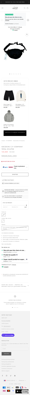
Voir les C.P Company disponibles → (15, 133)
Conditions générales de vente (9, 366)
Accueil (3, 140)
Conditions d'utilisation (7, 368)
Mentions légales (6, 371)
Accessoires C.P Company (19, 140)
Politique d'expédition (6, 364)
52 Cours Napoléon (6, 320)
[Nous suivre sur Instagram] (6, 375)
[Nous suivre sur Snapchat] (15, 375)
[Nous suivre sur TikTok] (11, 375)
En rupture (15, 174)
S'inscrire (6, 353)
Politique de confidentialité (8, 361)
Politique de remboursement (8, 359)
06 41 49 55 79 (7, 326)
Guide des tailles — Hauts (9, 155)
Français (21, 380)
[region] (15, 300)
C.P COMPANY (9, 140)
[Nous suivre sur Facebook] (2, 375)
